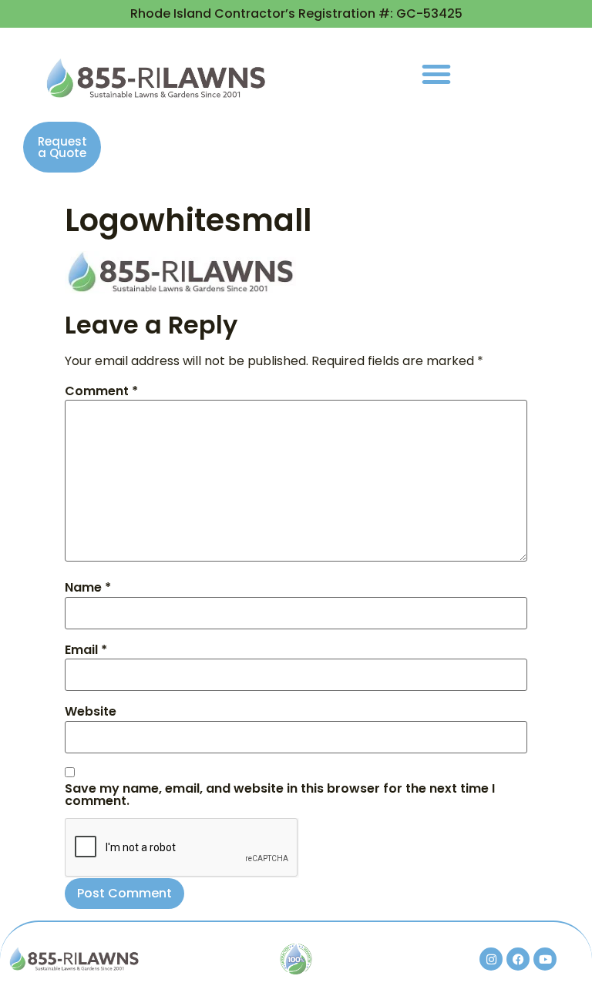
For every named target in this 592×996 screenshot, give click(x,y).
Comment (101, 391)
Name (88, 588)
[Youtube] (545, 959)
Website (90, 712)
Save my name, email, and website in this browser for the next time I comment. (280, 795)
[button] (436, 74)
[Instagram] (491, 959)
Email (86, 650)
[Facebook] (518, 959)
